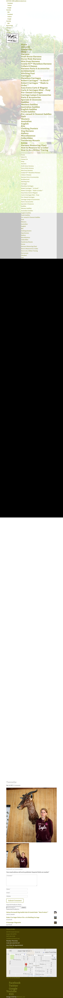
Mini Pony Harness (30, 61)
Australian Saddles (30, 107)
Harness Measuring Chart (34, 145)
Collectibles (27, 138)
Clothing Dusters (29, 128)
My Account (9, 25)
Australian (26, 121)
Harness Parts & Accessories (35, 68)
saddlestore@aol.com (13, 938)
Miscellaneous (28, 136)
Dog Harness (27, 131)
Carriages (26, 76)
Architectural (28, 71)
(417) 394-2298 (10, 936)
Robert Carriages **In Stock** (36, 80)
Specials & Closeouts (31, 100)
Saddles (25, 102)
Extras (24, 143)
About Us (25, 47)
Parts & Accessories (31, 97)
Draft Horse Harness (31, 56)
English (25, 124)
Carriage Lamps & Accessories (36, 95)
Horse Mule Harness (31, 59)
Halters (25, 133)
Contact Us (26, 49)
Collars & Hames (29, 66)
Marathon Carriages (31, 78)
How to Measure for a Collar (34, 148)
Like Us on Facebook (13, 978)
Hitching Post (28, 73)
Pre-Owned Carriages (32, 92)
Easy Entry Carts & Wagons (34, 88)
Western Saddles (29, 104)
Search (24, 907)
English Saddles (29, 109)
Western (25, 119)
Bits (23, 126)
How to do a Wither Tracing (34, 150)
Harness (25, 54)
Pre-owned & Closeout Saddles (36, 114)
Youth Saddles (28, 112)
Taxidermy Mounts (30, 140)
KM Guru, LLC (21, 997)
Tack (23, 116)
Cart (7, 30)
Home (24, 44)
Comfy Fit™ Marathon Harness (36, 64)
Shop (23, 52)
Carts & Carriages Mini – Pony (35, 90)
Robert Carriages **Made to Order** (32, 190)
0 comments (17, 785)
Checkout (9, 27)
